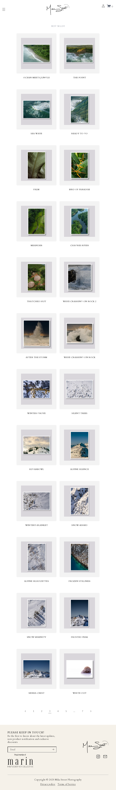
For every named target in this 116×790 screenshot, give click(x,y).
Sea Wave (36, 133)
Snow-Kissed (79, 525)
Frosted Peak (79, 637)
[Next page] (90, 711)
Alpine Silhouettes (36, 581)
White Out (80, 693)
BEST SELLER (58, 26)
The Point (79, 77)
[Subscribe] (53, 749)
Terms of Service (67, 784)
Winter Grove (36, 413)
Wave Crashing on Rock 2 (79, 301)
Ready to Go (79, 133)
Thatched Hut (36, 301)
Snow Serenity (36, 637)
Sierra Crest (36, 693)
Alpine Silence (79, 469)
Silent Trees (79, 413)
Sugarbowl (36, 469)
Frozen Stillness (79, 581)
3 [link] (50, 710)
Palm (36, 189)
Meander (36, 245)
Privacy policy (47, 784)
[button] (3, 9)
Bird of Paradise (79, 189)
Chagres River (79, 245)
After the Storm (36, 357)
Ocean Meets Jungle (36, 77)
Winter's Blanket (36, 525)
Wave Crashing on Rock (79, 357)
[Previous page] (25, 711)
